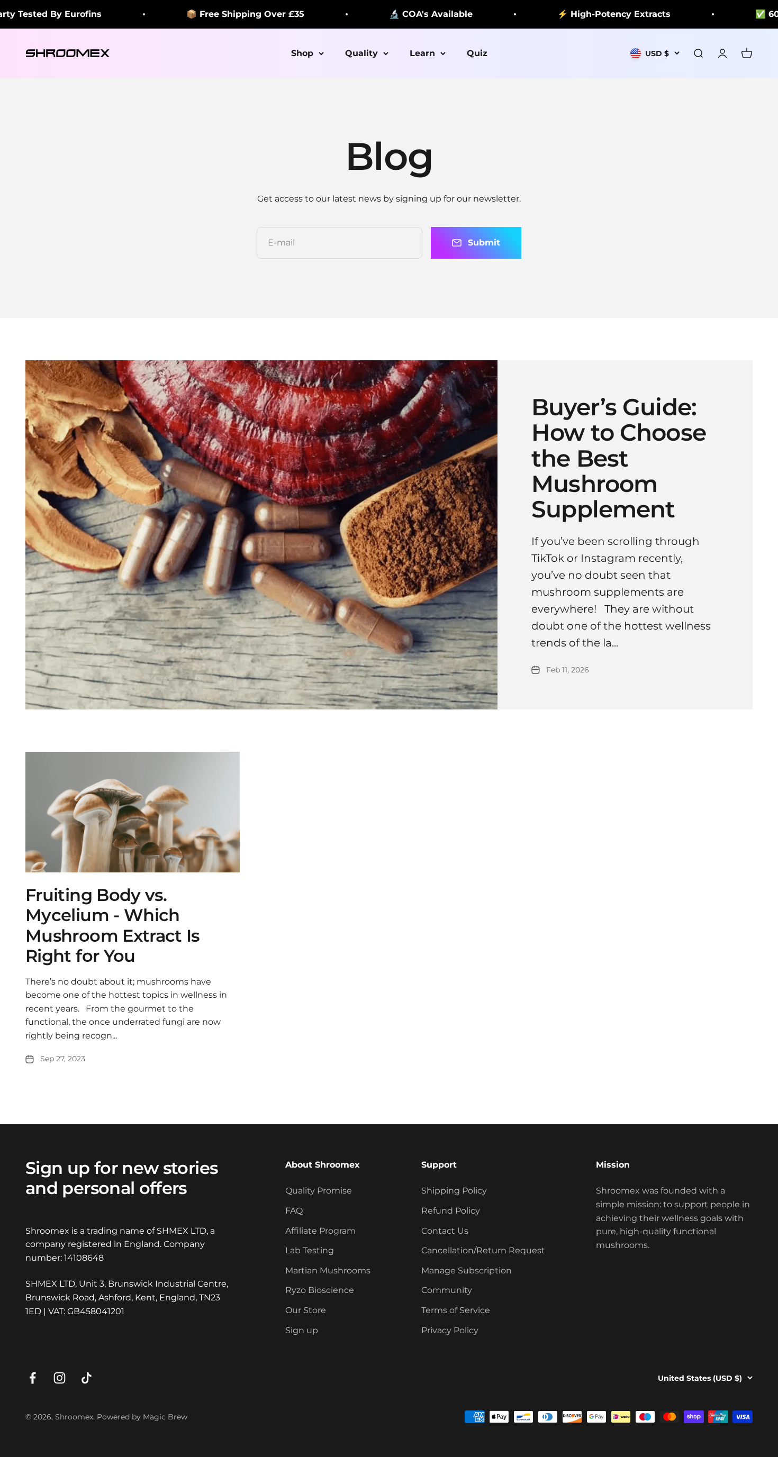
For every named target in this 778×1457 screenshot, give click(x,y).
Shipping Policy (454, 1191)
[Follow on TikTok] (86, 1378)
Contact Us (444, 1231)
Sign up (301, 1330)
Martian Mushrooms (327, 1270)
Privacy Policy (449, 1330)
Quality (361, 53)
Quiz (477, 53)
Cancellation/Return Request (483, 1250)
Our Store (305, 1310)
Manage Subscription (466, 1270)
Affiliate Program (320, 1231)
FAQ (294, 1211)
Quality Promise (318, 1191)
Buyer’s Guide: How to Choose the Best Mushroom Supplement (618, 458)
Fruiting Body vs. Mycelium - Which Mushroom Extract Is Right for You (112, 925)
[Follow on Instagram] (59, 1378)
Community (446, 1290)
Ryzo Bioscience (319, 1290)
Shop (302, 53)
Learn (422, 53)
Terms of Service (455, 1310)
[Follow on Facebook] (32, 1378)
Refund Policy (450, 1211)
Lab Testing (309, 1250)
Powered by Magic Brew (142, 1417)
